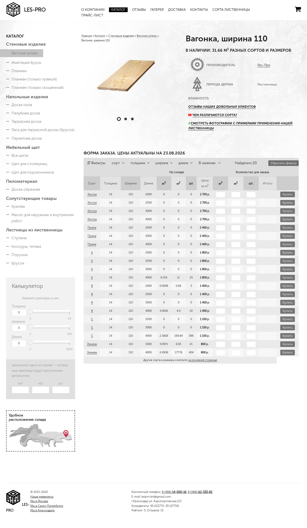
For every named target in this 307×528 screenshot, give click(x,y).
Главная (86, 36)
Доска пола (21, 105)
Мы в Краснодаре (42, 510)
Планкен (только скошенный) (37, 87)
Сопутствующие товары (31, 198)
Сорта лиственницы (231, 10)
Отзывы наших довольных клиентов (222, 107)
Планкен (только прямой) (34, 79)
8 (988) (174, 492)
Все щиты (19, 155)
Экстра (92, 194)
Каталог (118, 10)
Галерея (157, 10)
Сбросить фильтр (283, 163)
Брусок (17, 263)
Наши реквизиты (41, 496)
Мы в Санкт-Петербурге (46, 506)
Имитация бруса (26, 62)
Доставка (177, 10)
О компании (93, 10)
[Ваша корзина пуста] (298, 9)
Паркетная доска (26, 138)
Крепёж (18, 206)
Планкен (19, 71)
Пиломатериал (21, 181)
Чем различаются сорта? (214, 115)
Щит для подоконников (32, 172)
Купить (288, 194)
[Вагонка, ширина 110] (125, 79)
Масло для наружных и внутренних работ (42, 218)
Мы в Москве (39, 501)
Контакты (199, 10)
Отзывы (139, 10)
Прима (92, 227)
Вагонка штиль (24, 53)
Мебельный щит (23, 147)
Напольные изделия (27, 96)
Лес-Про (263, 65)
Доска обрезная (25, 189)
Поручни (19, 255)
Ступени (19, 238)
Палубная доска (25, 113)
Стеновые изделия (26, 44)
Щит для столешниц (29, 163)
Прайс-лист (92, 15)
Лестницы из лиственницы (34, 230)
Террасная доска (26, 121)
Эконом (92, 344)
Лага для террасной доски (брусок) (42, 130)
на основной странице (202, 360)
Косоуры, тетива (26, 246)
